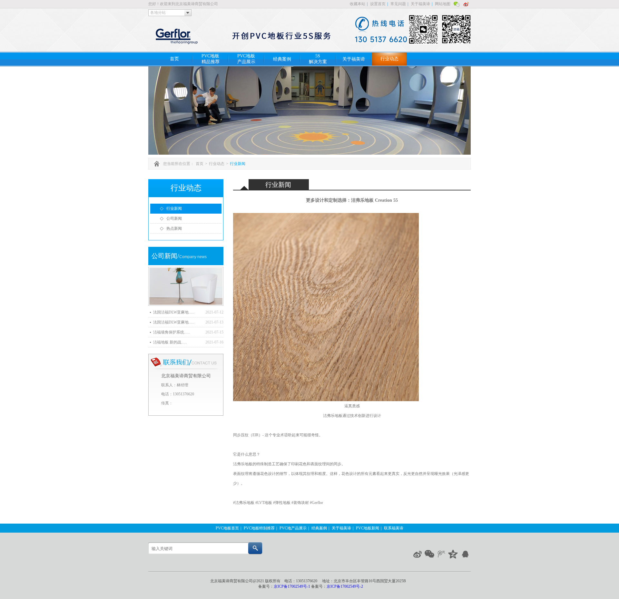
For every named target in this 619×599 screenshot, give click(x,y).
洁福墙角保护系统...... (171, 332)
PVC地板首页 (227, 528)
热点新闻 (174, 228)
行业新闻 (237, 163)
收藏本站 (357, 4)
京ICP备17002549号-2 (345, 586)
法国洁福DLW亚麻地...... (173, 312)
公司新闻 (174, 218)
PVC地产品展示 (293, 528)
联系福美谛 (393, 528)
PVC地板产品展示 (246, 58)
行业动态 (389, 58)
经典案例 (282, 59)
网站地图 (442, 4)
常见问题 (398, 4)
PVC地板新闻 (367, 528)
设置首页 (378, 4)
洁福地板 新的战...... (170, 342)
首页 (174, 58)
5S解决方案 (318, 58)
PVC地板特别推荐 (259, 528)
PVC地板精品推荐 (210, 58)
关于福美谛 (420, 4)
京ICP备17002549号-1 (292, 586)
